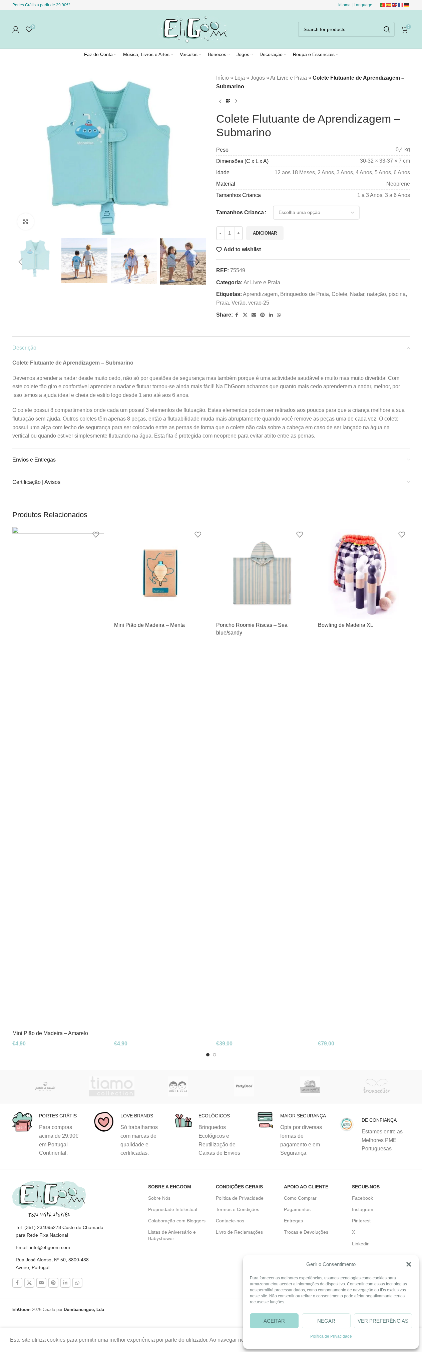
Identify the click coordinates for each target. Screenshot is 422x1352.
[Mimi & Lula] (178, 1086)
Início (222, 78)
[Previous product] (220, 101)
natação (376, 294)
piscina (397, 294)
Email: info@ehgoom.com (43, 1247)
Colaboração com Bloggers (176, 1220)
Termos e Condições (237, 1209)
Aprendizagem (260, 294)
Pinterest (361, 1220)
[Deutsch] (407, 5)
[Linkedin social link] (271, 315)
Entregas (293, 1220)
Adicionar (265, 233)
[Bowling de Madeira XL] (364, 573)
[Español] (389, 5)
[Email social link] (254, 315)
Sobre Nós (159, 1198)
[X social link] (245, 315)
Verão (239, 303)
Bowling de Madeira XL (345, 625)
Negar (326, 1321)
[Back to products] (228, 101)
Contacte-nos (230, 1220)
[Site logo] (192, 29)
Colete (339, 294)
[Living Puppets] (310, 1086)
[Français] (401, 5)
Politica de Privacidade (240, 1198)
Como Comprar (300, 1198)
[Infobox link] (48, 1134)
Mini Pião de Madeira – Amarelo (50, 1033)
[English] (395, 5)
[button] (408, 1264)
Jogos (258, 78)
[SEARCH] (387, 29)
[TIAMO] (111, 1086)
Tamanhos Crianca (240, 212)
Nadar (357, 294)
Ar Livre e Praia (288, 78)
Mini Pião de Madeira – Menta (149, 625)
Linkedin (361, 1243)
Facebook (362, 1198)
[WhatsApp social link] (279, 315)
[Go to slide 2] (214, 1054)
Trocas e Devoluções (306, 1232)
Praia (222, 303)
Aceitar (274, 1321)
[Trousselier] (377, 1086)
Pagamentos (297, 1209)
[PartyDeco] (244, 1086)
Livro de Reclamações (239, 1232)
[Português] (383, 5)
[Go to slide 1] (207, 1054)
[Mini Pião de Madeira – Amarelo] (58, 777)
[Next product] (236, 101)
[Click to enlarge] (25, 221)
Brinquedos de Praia (304, 294)
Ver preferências (383, 1321)
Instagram (362, 1209)
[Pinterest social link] (262, 315)
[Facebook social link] (237, 315)
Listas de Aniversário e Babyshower (172, 1235)
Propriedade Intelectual (172, 1209)
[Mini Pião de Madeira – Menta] (160, 573)
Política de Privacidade (331, 1336)
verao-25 (258, 303)
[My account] (15, 29)
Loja (240, 78)
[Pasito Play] (45, 1086)
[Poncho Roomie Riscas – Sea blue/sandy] (262, 573)
